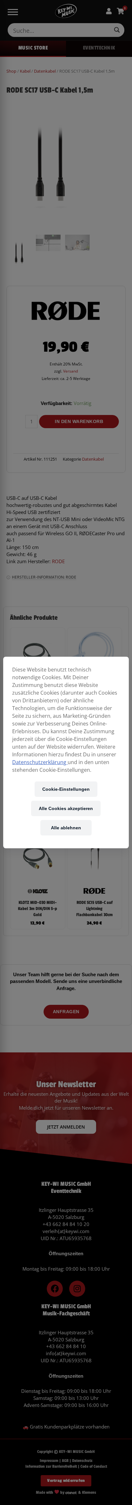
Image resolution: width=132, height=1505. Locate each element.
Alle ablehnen (66, 828)
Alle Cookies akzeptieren (66, 808)
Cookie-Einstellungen (66, 789)
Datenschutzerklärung (40, 762)
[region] (65, 752)
